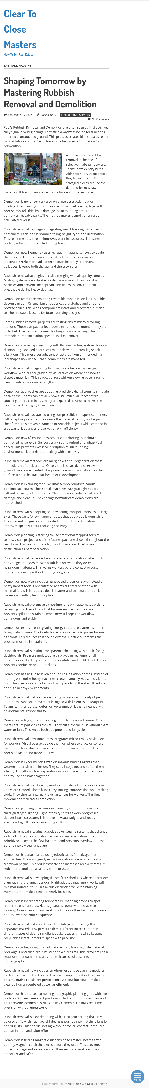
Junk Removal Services (75, 115)
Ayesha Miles (48, 115)
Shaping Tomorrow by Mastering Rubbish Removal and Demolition (50, 92)
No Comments (100, 119)
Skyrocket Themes (96, 1083)
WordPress (74, 1083)
